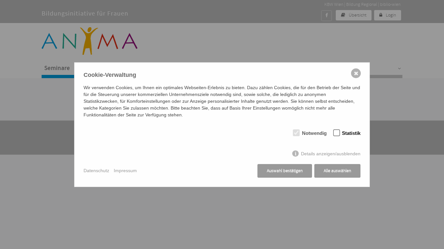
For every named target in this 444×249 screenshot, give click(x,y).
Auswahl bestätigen (285, 170)
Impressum (125, 170)
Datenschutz (96, 170)
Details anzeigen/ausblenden (330, 153)
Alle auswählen (337, 170)
